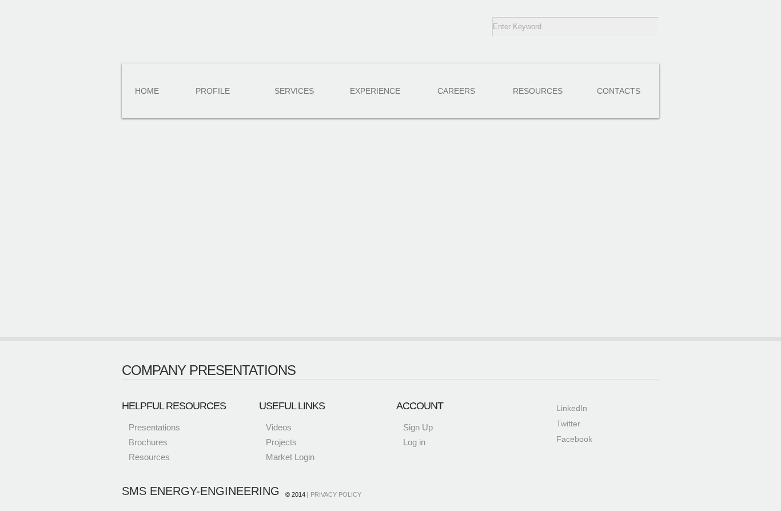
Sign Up (418, 427)
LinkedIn (571, 408)
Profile (213, 90)
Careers (456, 90)
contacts (618, 90)
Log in (414, 442)
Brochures (148, 442)
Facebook (574, 439)
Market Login (290, 457)
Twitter (568, 423)
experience (375, 90)
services (294, 90)
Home (147, 90)
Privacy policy (335, 494)
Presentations (154, 427)
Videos (279, 427)
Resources (149, 457)
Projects (281, 442)
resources (538, 90)
